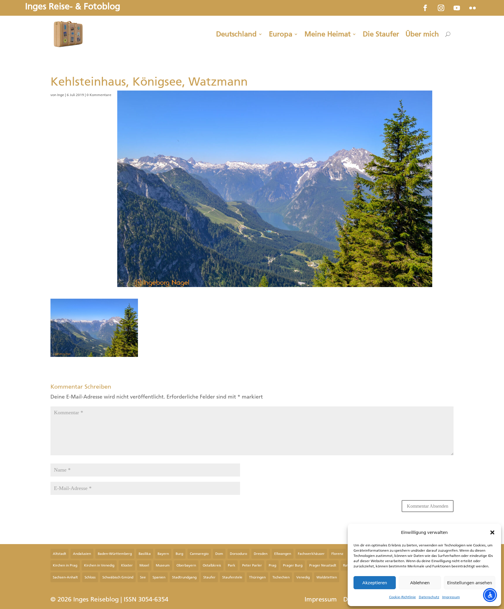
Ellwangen (282, 554)
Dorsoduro (238, 554)
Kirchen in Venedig (99, 565)
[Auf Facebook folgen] (425, 7)
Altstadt (59, 554)
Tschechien (281, 577)
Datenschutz (429, 597)
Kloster (127, 565)
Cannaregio (199, 554)
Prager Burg (292, 565)
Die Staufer (381, 34)
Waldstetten (326, 577)
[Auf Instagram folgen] (441, 7)
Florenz (337, 554)
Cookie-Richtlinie (402, 597)
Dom (219, 554)
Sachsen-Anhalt (65, 577)
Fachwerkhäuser (311, 554)
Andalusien (82, 554)
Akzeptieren (374, 582)
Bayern (163, 554)
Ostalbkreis (212, 565)
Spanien (159, 577)
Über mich (422, 34)
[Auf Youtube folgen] (456, 7)
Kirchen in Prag (65, 565)
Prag (272, 565)
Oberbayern (186, 565)
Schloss (90, 577)
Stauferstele (232, 577)
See (143, 577)
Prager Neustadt (322, 565)
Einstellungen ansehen (469, 582)
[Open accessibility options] (490, 595)
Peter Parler (252, 565)
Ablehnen (420, 582)
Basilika (145, 554)
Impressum (451, 597)
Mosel (144, 565)
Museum (163, 565)
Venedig (303, 577)
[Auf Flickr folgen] (472, 7)
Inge (60, 95)
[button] (492, 532)
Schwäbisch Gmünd (117, 577)
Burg (179, 554)
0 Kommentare (99, 95)
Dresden (260, 554)
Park (231, 565)
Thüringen (257, 577)
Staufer (209, 577)
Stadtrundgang (184, 577)
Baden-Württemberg (115, 554)
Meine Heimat (327, 34)
